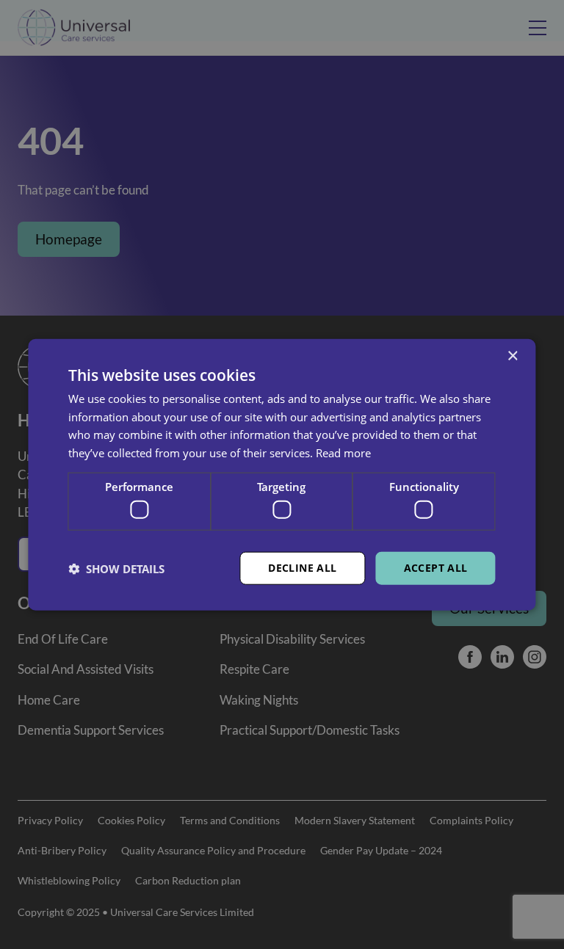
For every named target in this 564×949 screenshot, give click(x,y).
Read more (343, 453)
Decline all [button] (302, 568)
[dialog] (282, 474)
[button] (116, 568)
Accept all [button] (436, 568)
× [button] (512, 355)
